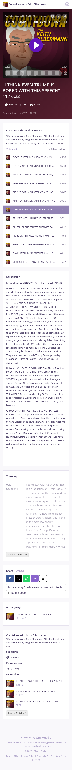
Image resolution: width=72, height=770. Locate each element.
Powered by (28, 737)
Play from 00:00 (18, 593)
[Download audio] (43, 578)
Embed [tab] (19, 571)
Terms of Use (12, 756)
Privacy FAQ (42, 756)
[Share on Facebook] (10, 578)
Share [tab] (9, 571)
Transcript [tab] (12, 476)
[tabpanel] (36, 371)
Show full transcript (17, 554)
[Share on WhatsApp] (26, 578)
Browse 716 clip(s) (17, 713)
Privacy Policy (27, 756)
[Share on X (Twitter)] (18, 578)
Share (37, 104)
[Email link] (35, 578)
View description (17, 104)
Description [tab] (13, 276)
